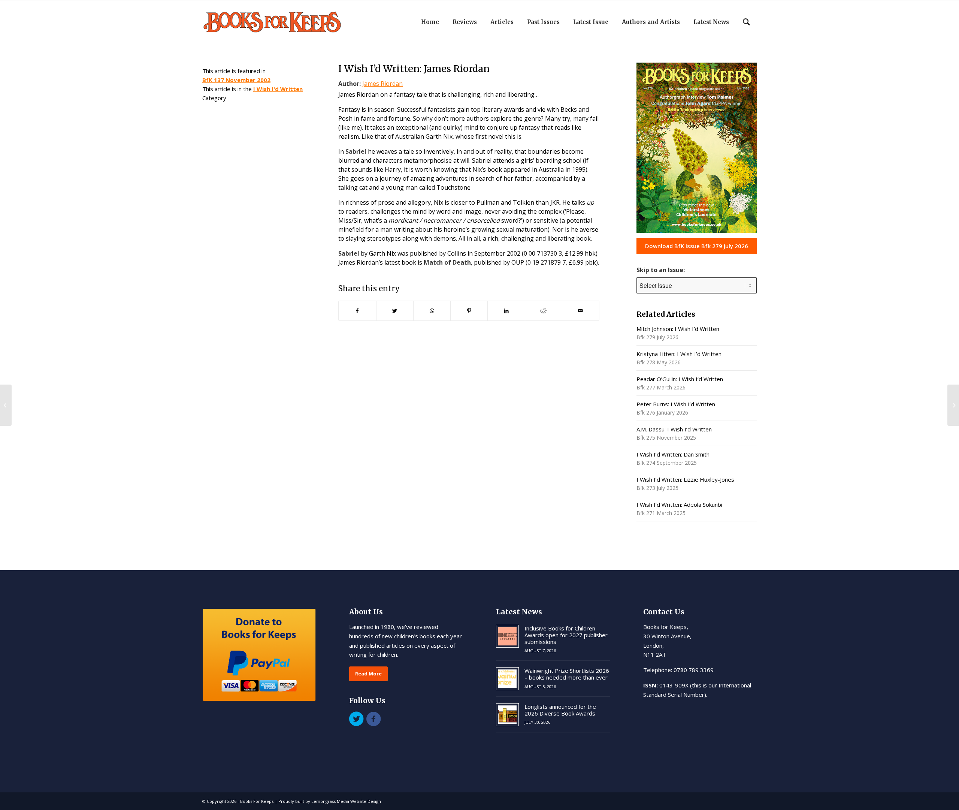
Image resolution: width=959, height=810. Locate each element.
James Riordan (382, 83)
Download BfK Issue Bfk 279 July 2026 (696, 246)
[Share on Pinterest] (469, 310)
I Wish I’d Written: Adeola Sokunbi (679, 504)
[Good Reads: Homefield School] (6, 405)
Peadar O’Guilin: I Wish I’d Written (679, 379)
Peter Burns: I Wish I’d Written (675, 404)
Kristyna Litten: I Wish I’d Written (678, 354)
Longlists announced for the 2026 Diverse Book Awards (560, 710)
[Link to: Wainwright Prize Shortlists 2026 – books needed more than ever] (507, 678)
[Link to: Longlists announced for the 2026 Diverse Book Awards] (507, 714)
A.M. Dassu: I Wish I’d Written (674, 429)
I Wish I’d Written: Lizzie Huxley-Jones (685, 479)
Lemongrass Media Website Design (346, 801)
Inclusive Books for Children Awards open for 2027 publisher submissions (566, 635)
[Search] (746, 22)
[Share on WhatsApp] (432, 310)
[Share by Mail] (580, 310)
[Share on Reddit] (543, 310)
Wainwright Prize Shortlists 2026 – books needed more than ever (566, 674)
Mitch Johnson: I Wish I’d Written (677, 328)
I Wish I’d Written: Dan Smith (673, 454)
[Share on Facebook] (357, 310)
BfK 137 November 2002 (236, 80)
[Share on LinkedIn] (506, 310)
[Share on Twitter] (394, 310)
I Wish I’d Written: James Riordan (414, 69)
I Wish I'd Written (278, 89)
